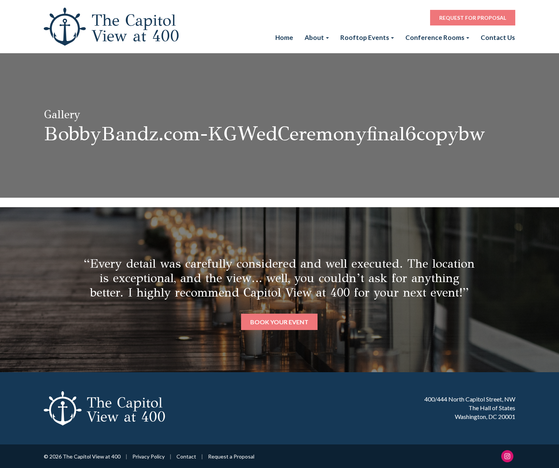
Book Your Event (279, 321)
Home (284, 37)
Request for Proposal (472, 17)
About (315, 37)
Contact (186, 456)
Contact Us (498, 37)
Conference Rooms (435, 37)
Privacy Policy (148, 456)
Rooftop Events (365, 37)
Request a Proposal (231, 456)
